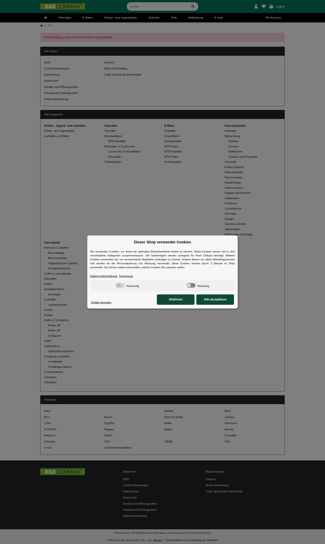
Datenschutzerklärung (103, 276)
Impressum (126, 276)
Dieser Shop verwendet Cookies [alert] (162, 242)
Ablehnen (176, 299)
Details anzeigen (101, 302)
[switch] (120, 285)
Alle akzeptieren (215, 299)
